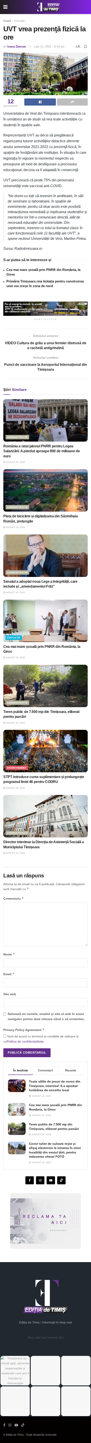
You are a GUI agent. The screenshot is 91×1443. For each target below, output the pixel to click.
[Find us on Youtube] (51, 1180)
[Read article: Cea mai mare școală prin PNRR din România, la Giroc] (45, 621)
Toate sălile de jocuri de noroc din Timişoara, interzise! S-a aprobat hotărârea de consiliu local (54, 1086)
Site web (9, 994)
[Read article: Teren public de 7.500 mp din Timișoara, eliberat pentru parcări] (45, 686)
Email (9, 974)
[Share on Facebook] (40, 102)
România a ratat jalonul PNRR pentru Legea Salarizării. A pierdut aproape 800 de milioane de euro (41, 451)
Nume (9, 954)
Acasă (7, 20)
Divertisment (17, 768)
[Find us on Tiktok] (61, 1180)
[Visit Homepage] (48, 7)
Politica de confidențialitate (25, 1041)
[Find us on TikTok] (22, 1425)
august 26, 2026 (15, 462)
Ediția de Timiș (15, 1434)
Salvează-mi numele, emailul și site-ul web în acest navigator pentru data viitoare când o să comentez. (46, 1016)
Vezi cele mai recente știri (45, 1337)
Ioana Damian (16, 46)
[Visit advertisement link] (45, 309)
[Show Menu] (5, 7)
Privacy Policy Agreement (24, 1030)
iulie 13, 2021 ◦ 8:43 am (49, 46)
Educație (19, 20)
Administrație (17, 437)
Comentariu (13, 898)
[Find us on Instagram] (40, 1180)
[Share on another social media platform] (72, 102)
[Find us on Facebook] (29, 1180)
